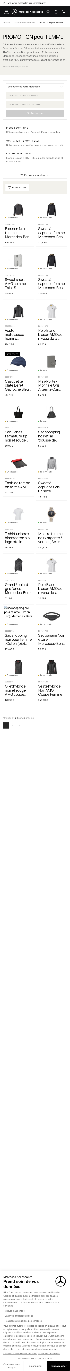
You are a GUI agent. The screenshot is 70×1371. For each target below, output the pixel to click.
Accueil (6, 22)
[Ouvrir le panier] (64, 11)
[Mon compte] (56, 11)
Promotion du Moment (25, 22)
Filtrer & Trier (19, 187)
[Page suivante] (19, 725)
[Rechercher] (48, 11)
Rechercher (37, 113)
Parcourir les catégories (37, 175)
